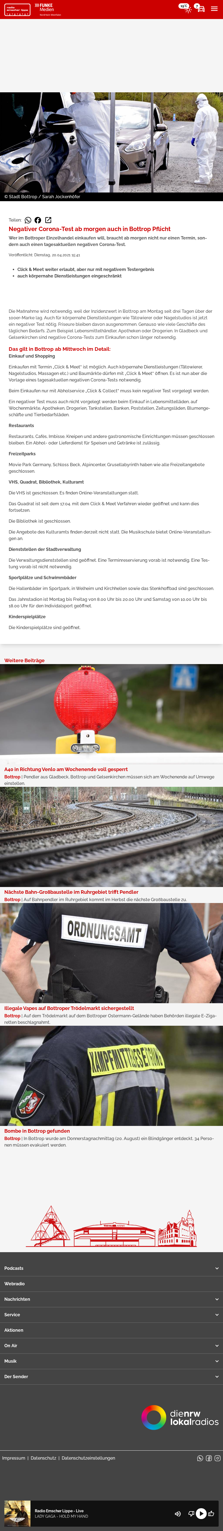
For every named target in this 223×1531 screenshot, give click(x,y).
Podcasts (13, 1268)
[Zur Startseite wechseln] (17, 9)
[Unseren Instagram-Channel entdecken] (217, 1458)
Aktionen (13, 1330)
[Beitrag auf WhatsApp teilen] (28, 220)
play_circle (201, 1513)
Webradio (14, 1283)
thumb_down (191, 1513)
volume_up (178, 1514)
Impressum (13, 1458)
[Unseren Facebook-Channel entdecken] (209, 1458)
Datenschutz (43, 1458)
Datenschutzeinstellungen (88, 1458)
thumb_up (211, 1513)
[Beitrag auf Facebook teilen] (38, 220)
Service (12, 1314)
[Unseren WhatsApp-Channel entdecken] (200, 1458)
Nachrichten (17, 1299)
